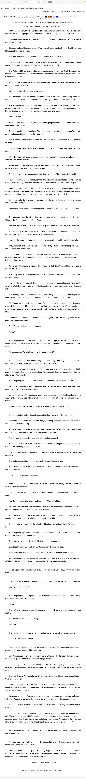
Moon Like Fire (34, 26)
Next (62, 11)
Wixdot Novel (5, 8)
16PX (80, 16)
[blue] (19, 17)
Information (81, 11)
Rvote (73, 11)
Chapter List (55, 11)
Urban (14, 8)
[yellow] (22, 17)
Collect (67, 11)
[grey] (25, 17)
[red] (49, 17)
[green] (33, 17)
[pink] (27, 17)
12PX (70, 16)
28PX (44, 19)
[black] (46, 17)
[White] (30, 17)
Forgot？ (83, 2)
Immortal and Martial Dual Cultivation (31, 8)
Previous (46, 11)
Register (75, 2)
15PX (75, 16)
